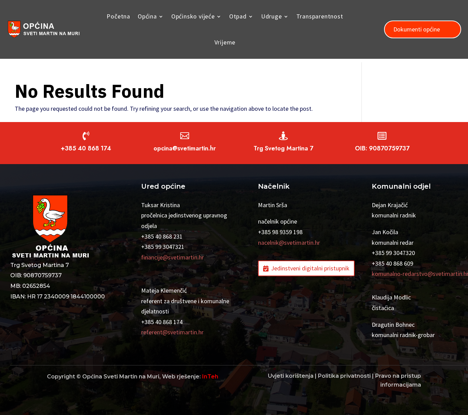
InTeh (210, 376)
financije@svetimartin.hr (172, 257)
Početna (118, 16)
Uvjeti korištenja (290, 376)
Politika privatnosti (344, 376)
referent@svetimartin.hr (172, 332)
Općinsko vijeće (193, 16)
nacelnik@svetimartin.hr (289, 242)
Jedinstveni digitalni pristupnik (310, 268)
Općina (147, 16)
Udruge (271, 16)
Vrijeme (225, 42)
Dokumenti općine (416, 29)
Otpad (238, 16)
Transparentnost (319, 16)
